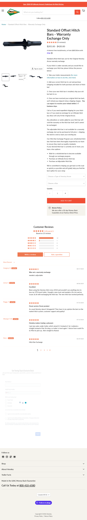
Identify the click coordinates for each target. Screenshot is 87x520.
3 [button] (44, 350)
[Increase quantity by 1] (65, 193)
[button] (5, 77)
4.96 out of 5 (49, 231)
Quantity (49, 188)
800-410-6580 (46, 18)
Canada (42, 495)
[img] (34, 269)
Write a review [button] (30, 254)
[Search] (77, 12)
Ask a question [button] (56, 254)
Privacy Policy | (39, 516)
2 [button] (40, 350)
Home (4, 24)
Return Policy (48, 516)
